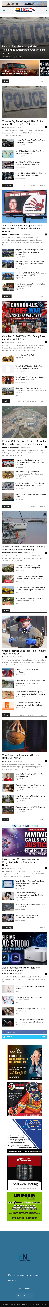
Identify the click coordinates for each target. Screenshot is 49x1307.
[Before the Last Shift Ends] (8, 358)
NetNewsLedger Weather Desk (12, 552)
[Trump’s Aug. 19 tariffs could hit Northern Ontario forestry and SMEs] (8, 380)
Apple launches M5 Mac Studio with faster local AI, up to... (21, 969)
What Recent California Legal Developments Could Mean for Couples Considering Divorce (29, 895)
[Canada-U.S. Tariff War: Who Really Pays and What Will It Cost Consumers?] (24, 317)
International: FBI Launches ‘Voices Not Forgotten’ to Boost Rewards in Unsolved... (23, 862)
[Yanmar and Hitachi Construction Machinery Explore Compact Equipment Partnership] (8, 463)
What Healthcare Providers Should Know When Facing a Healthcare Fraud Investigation (29, 883)
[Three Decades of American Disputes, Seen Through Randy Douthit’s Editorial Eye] (8, 695)
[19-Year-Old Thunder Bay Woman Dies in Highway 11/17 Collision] (8, 143)
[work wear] (24, 1099)
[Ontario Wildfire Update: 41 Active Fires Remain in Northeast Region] (8, 601)
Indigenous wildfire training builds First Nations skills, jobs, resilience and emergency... (29, 252)
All (24, 185)
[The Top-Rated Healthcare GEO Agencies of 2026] (8, 989)
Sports (22, 715)
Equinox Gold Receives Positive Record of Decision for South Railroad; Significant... (24, 442)
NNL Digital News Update (10, 234)
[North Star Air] (24, 4)
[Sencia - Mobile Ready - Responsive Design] (24, 1172)
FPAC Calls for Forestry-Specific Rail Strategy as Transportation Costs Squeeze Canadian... (30, 390)
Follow (42, 1037)
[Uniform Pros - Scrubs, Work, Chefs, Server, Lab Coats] (24, 1206)
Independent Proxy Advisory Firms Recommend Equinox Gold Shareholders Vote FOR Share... (29, 474)
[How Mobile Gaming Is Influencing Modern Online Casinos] (8, 1011)
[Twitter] (24, 1295)
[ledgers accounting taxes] (24, 1136)
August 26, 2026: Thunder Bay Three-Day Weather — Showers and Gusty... (23, 548)
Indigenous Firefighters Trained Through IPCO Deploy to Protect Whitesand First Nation (29, 263)
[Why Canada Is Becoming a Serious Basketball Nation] (24, 736)
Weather (33, 506)
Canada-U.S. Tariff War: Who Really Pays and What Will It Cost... (23, 338)
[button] (4, 10)
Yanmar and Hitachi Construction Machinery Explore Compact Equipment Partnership (29, 462)
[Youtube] (30, 1295)
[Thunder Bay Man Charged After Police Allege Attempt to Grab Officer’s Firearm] (24, 38)
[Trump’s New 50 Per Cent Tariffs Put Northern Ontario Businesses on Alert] (8, 369)
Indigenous (32, 185)
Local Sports (32, 715)
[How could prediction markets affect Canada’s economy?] (8, 1000)
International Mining (29, 401)
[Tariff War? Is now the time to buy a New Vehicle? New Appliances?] (19, 69)
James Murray (6, 57)
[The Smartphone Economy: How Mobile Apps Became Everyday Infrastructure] (8, 1022)
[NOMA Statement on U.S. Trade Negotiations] (8, 672)
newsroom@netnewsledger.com (29, 1280)
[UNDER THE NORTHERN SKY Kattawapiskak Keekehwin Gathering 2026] (8, 276)
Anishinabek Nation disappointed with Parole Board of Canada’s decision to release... (22, 228)
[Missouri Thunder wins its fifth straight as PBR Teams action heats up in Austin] (8, 810)
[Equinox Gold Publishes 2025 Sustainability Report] (8, 497)
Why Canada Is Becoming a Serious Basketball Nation (20, 756)
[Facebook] (18, 1295)
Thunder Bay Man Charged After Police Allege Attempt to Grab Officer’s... (22, 123)
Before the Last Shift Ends (24, 355)
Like (44, 1032)
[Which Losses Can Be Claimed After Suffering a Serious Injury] (8, 918)
